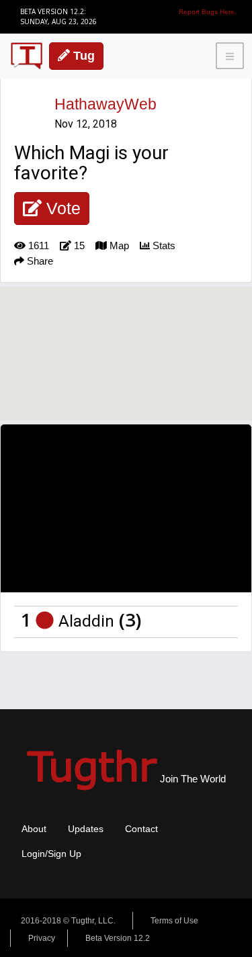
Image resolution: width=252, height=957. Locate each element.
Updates (85, 828)
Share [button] (38, 261)
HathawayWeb (105, 104)
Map (118, 245)
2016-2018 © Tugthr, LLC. (68, 920)
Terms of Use (174, 920)
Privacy (41, 938)
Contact (141, 828)
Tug (82, 55)
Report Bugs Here (207, 11)
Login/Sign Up (51, 853)
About (34, 828)
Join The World (126, 778)
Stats (162, 245)
